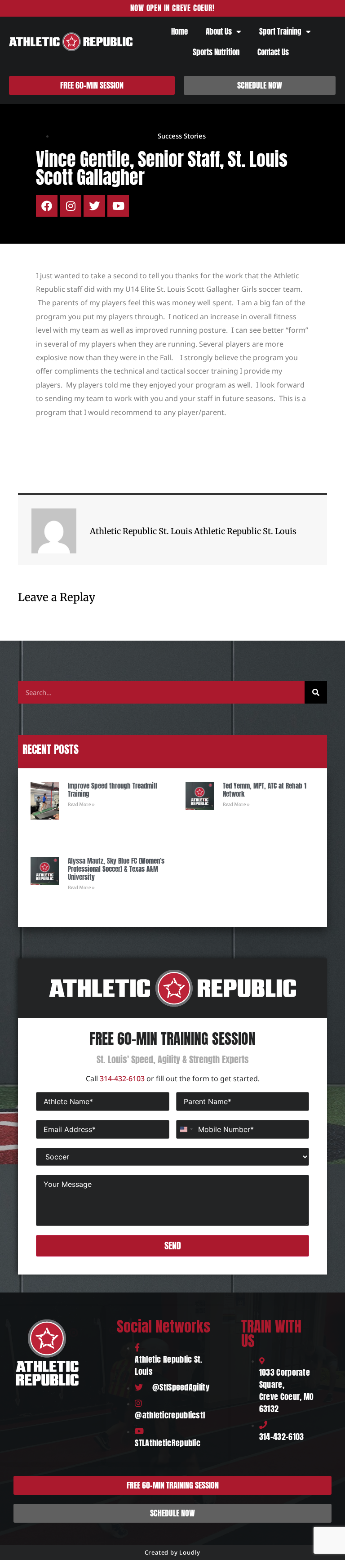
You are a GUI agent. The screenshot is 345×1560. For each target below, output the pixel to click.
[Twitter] (94, 206)
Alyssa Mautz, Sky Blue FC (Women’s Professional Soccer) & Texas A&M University (116, 869)
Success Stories (182, 135)
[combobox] (186, 1129)
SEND (172, 1245)
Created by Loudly (173, 1552)
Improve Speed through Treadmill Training (112, 789)
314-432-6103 (122, 1078)
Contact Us (273, 52)
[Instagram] (70, 206)
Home (179, 31)
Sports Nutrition (216, 52)
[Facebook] (47, 206)
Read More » (81, 804)
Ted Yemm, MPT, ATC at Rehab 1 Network (264, 789)
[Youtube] (118, 206)
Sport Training (280, 31)
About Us (219, 31)
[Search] (316, 692)
